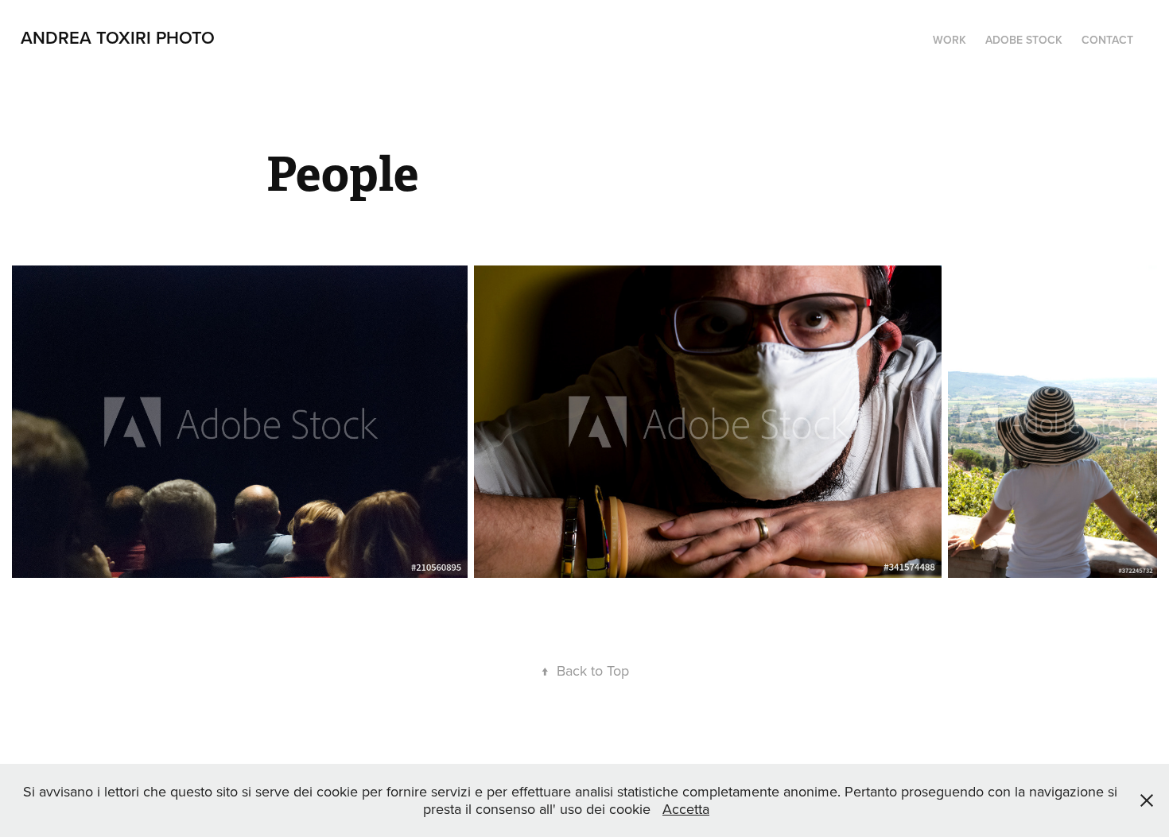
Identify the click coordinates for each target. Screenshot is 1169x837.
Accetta (685, 809)
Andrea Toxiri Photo (118, 37)
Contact (1107, 40)
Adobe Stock (1023, 40)
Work (949, 40)
